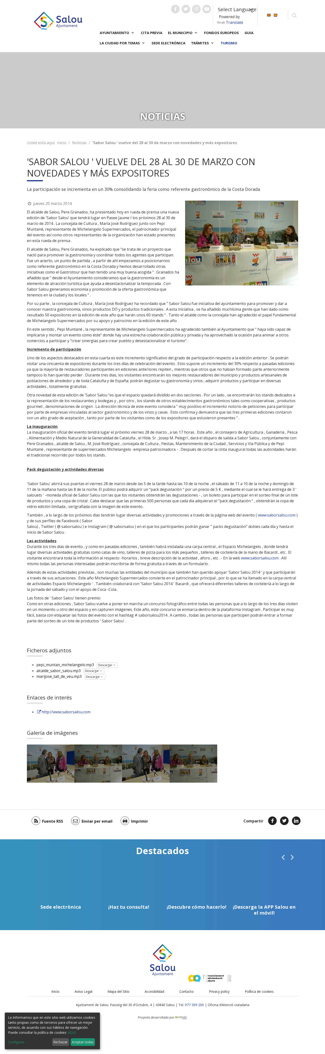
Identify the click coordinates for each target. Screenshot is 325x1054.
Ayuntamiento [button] (115, 32)
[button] (283, 857)
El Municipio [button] (180, 32)
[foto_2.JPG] (50, 764)
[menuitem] (269, 14)
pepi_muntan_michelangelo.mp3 (65, 664)
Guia (249, 32)
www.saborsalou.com (276, 515)
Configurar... (17, 1042)
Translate (234, 22)
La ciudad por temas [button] (120, 43)
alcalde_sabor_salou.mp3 (58, 670)
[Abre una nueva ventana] (175, 9)
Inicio (61, 142)
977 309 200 (194, 1005)
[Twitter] (284, 820)
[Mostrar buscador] (294, 15)
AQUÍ (72, 1032)
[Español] (275, 14)
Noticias (79, 142)
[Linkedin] (296, 820)
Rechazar (60, 1042)
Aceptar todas (83, 1042)
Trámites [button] (200, 43)
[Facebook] (272, 820)
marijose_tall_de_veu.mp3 (59, 676)
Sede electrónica (168, 43)
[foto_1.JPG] (98, 764)
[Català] (269, 14)
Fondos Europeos (221, 32)
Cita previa (151, 32)
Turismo (229, 43)
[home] (58, 20)
